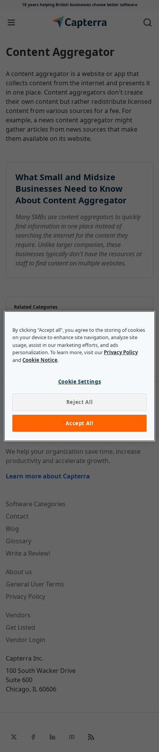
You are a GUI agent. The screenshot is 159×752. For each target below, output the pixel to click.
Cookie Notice (40, 359)
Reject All (79, 402)
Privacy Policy (121, 352)
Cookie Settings (79, 381)
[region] (79, 376)
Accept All (79, 422)
